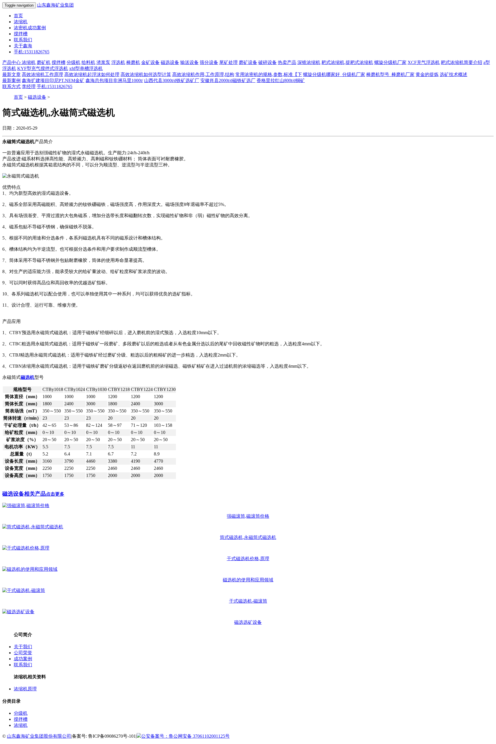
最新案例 (11, 80)
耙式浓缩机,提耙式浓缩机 (347, 62)
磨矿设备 (248, 62)
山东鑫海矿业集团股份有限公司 (39, 736)
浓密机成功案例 (30, 27)
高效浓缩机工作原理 (42, 74)
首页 (18, 15)
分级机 (73, 62)
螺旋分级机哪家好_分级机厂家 (334, 74)
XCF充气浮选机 (424, 62)
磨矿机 (44, 62)
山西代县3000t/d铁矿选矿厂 (171, 80)
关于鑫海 (23, 45)
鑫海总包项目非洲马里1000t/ (114, 80)
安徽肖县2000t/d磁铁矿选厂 (227, 80)
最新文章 (11, 74)
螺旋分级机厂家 (390, 62)
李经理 (29, 86)
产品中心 (12, 62)
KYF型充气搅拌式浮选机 (42, 68)
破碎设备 (267, 62)
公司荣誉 (23, 652)
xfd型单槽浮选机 (86, 68)
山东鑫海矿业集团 (55, 5)
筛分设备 (209, 62)
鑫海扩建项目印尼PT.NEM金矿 (53, 80)
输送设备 (189, 62)
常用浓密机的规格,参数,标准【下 (268, 74)
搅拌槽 (21, 33)
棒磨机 (133, 62)
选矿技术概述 (453, 74)
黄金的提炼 (427, 74)
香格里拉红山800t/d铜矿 (281, 80)
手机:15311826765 (31, 51)
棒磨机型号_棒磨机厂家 (390, 74)
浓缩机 (21, 21)
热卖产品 (287, 62)
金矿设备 (150, 62)
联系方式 (11, 86)
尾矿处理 (228, 62)
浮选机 (118, 62)
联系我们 (23, 39)
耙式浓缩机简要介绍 (461, 62)
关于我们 (23, 646)
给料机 (88, 62)
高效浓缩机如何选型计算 (146, 74)
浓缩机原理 (25, 688)
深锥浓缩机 (308, 62)
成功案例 (23, 658)
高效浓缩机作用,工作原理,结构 (203, 74)
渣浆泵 (103, 62)
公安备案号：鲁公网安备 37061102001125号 (185, 736)
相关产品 (33, 494)
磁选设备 (170, 62)
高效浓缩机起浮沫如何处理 (91, 74)
